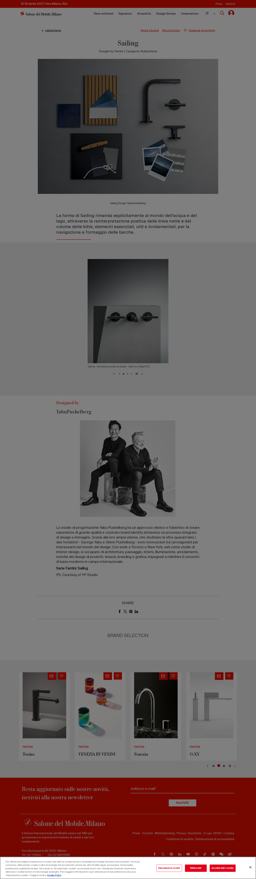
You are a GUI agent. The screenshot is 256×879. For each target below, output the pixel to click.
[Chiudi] (250, 867)
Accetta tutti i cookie (223, 868)
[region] (128, 868)
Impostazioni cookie (169, 868)
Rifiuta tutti (195, 868)
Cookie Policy (54, 875)
